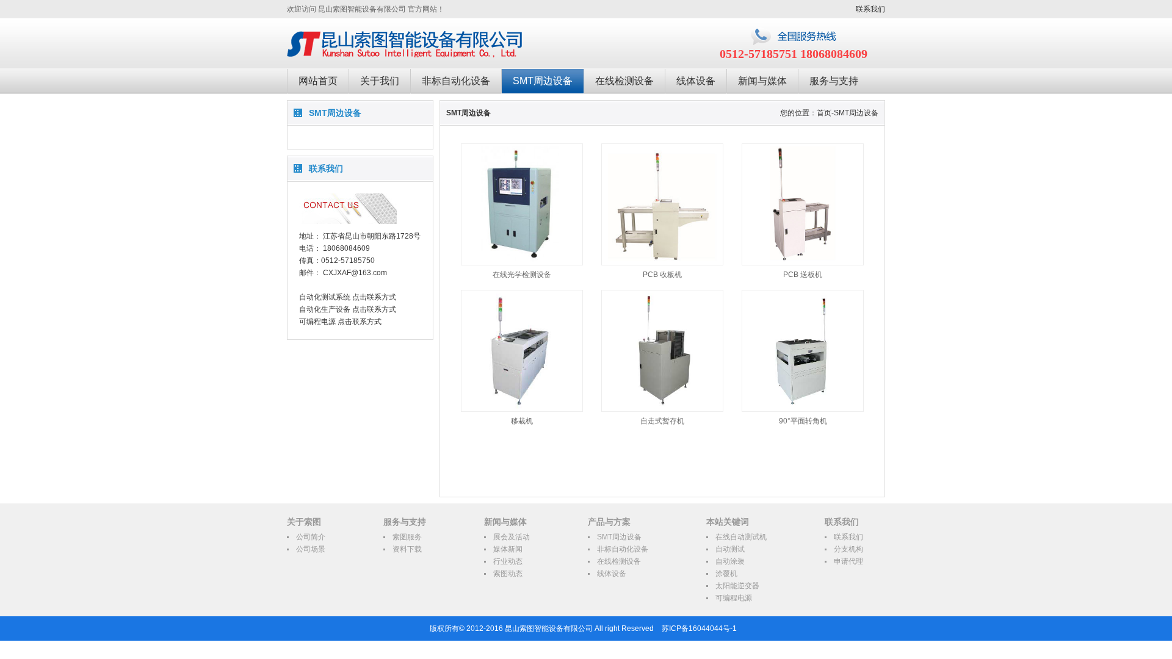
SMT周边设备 (543, 81)
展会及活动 (511, 537)
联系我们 (870, 9)
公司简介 (310, 537)
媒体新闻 (508, 549)
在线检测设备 (624, 81)
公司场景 (310, 549)
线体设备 (695, 81)
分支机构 (848, 549)
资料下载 (407, 549)
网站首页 (318, 81)
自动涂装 (730, 561)
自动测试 (730, 549)
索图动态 (508, 573)
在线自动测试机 (741, 537)
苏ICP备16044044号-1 (699, 628)
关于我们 (379, 81)
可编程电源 (733, 598)
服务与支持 (833, 81)
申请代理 (848, 561)
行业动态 (508, 561)
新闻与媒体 (762, 81)
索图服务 (407, 537)
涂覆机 (726, 573)
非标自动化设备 (456, 81)
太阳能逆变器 (737, 586)
